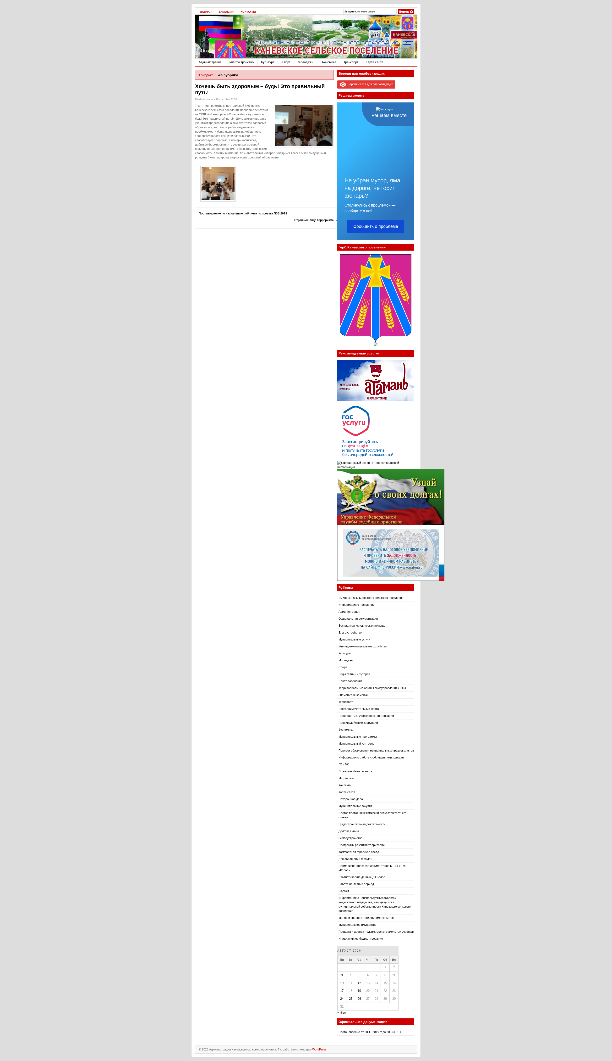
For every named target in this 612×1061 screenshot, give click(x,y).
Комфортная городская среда (359, 852)
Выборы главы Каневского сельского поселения (371, 598)
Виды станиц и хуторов (354, 674)
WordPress (319, 1049)
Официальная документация (358, 618)
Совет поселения (350, 681)
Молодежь (305, 62)
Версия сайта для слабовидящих (369, 84)
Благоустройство (241, 62)
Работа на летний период (356, 884)
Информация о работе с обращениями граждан (371, 757)
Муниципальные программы (358, 736)
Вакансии (226, 11)
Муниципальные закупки (355, 806)
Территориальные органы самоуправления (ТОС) (372, 688)
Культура (267, 62)
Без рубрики (227, 75)
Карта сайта (374, 62)
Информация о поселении (357, 604)
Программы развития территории (362, 845)
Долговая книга (349, 831)
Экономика (328, 62)
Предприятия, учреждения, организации (366, 716)
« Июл (341, 1012)
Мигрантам (346, 778)
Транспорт (351, 62)
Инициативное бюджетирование (361, 938)
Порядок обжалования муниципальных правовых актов (376, 750)
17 (342, 991)
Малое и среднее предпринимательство (366, 918)
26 (359, 998)
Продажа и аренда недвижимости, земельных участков (376, 931)
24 (342, 998)
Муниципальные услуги (354, 639)
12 (359, 983)
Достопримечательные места (359, 709)
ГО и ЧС (344, 764)
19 (359, 991)
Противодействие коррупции (358, 722)
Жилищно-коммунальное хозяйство (363, 646)
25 (350, 998)
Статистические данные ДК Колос (362, 877)
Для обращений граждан (355, 859)
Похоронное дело (351, 799)
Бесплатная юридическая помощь (362, 625)
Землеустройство (350, 838)
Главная (205, 11)
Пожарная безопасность (355, 771)
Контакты (248, 11)
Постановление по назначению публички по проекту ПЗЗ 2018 (241, 213)
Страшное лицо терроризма (315, 220)
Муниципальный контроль (356, 743)
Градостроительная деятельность (362, 824)
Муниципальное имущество (357, 924)
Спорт (286, 62)
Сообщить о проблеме (375, 226)
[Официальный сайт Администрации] (306, 57)
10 (342, 983)
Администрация (210, 62)
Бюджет (344, 891)
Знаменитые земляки (353, 695)
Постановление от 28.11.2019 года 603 (365, 1032)
